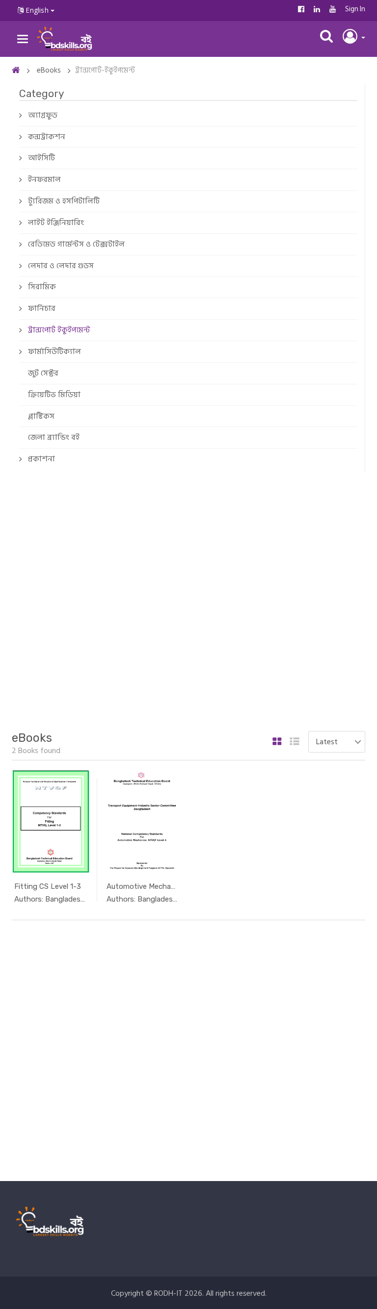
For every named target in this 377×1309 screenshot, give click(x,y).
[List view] (294, 742)
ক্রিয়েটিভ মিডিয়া (54, 394)
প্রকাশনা (41, 459)
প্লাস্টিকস (41, 416)
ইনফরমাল (44, 179)
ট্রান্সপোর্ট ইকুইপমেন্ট (59, 330)
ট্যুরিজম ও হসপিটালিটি (64, 201)
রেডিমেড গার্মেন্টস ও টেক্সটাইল (76, 244)
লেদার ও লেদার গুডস (61, 265)
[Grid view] (277, 742)
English (37, 10)
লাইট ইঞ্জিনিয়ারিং (56, 222)
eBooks (49, 70)
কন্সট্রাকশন (46, 136)
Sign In (355, 9)
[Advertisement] (188, 600)
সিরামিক (42, 286)
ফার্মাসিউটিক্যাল (54, 351)
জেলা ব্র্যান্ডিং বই (54, 437)
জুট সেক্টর (43, 373)
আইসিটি (41, 157)
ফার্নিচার (41, 308)
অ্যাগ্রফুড (42, 115)
